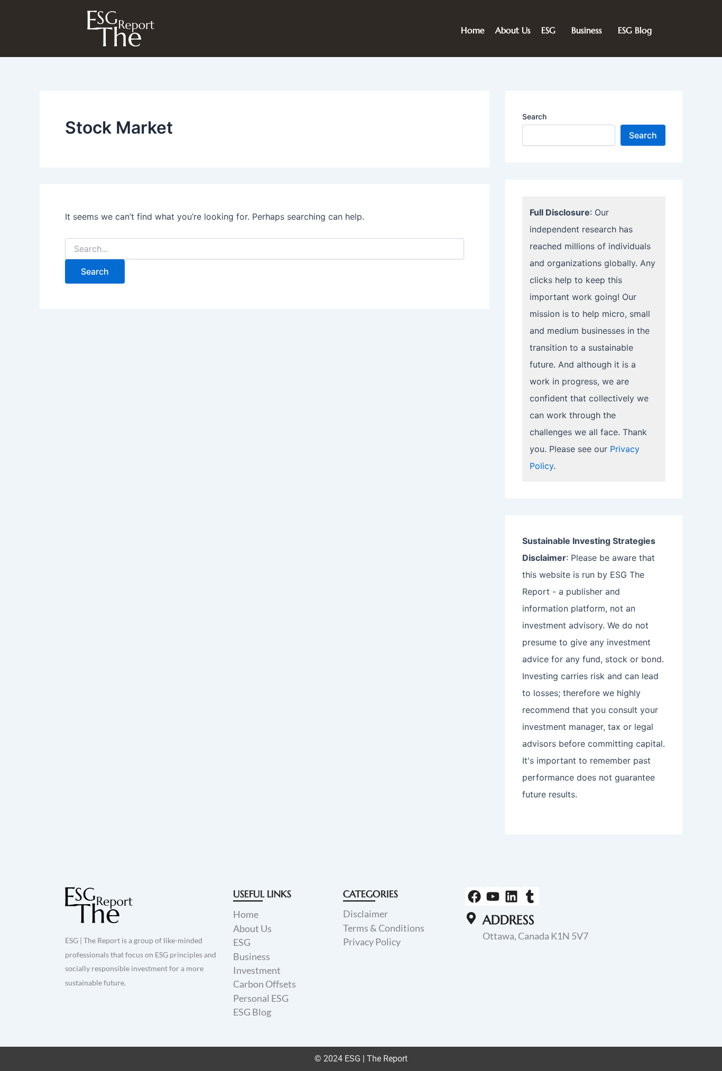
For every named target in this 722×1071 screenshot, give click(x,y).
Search (534, 116)
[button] (551, 30)
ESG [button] (548, 30)
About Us (513, 30)
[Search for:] (264, 249)
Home (473, 30)
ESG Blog (635, 30)
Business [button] (586, 30)
